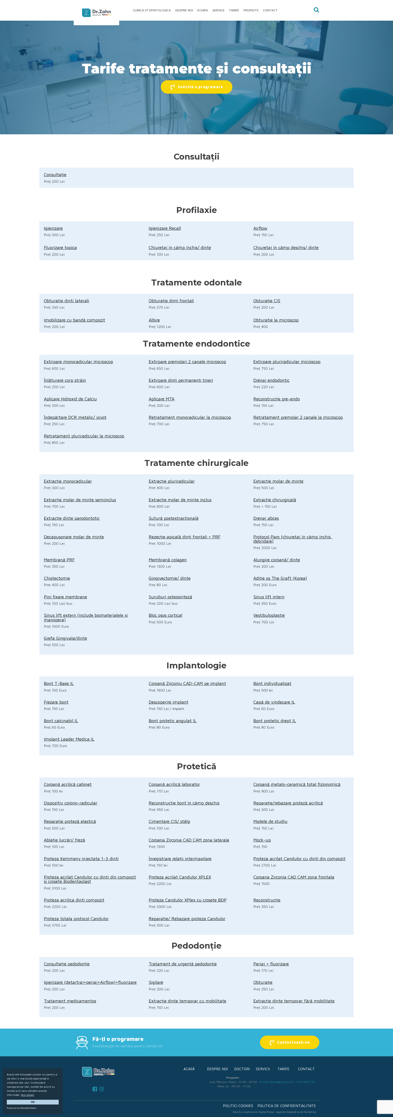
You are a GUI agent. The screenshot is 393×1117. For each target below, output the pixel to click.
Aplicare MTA (161, 399)
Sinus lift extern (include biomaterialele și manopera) (86, 617)
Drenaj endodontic (271, 380)
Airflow (260, 228)
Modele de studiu (270, 821)
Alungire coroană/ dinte (276, 559)
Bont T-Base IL (59, 683)
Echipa (202, 10)
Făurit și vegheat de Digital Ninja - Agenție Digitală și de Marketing (274, 1112)
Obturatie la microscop (276, 320)
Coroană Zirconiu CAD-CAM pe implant (187, 683)
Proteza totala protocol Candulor (76, 918)
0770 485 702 (306, 1082)
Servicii (218, 10)
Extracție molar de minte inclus (180, 499)
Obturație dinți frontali (171, 300)
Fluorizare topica (60, 247)
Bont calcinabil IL (61, 720)
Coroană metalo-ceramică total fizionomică (296, 784)
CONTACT (306, 1069)
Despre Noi (184, 10)
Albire (154, 320)
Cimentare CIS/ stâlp (169, 821)
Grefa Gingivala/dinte (65, 638)
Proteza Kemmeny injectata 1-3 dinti (81, 858)
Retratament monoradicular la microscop (190, 417)
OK (33, 1102)
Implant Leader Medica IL (69, 739)
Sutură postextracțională (174, 518)
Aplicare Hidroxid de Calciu (70, 399)
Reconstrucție (266, 900)
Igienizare (53, 228)
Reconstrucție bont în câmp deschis (184, 803)
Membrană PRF (59, 559)
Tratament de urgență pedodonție (183, 964)
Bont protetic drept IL (274, 720)
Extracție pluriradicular (172, 481)
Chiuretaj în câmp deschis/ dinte (286, 247)
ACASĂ (189, 1069)
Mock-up (262, 840)
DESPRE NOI (217, 1069)
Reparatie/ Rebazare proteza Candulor (187, 918)
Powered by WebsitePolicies (21, 1108)
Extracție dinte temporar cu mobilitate (187, 1001)
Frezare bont (56, 702)
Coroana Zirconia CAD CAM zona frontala (293, 877)
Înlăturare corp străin (65, 380)
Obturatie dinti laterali (66, 300)
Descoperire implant (168, 702)
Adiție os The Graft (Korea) (280, 578)
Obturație (262, 982)
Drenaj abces (266, 518)
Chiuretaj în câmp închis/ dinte (180, 247)
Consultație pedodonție (67, 964)
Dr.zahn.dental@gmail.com (277, 1082)
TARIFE (283, 1069)
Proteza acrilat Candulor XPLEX (180, 877)
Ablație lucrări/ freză (64, 840)
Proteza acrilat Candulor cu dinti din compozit (299, 858)
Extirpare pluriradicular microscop (286, 361)
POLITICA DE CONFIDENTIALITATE (286, 1106)
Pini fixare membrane (65, 597)
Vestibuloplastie (269, 615)
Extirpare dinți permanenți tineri (181, 380)
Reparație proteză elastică (70, 821)
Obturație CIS (266, 300)
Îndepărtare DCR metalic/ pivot (75, 417)
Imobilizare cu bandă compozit (74, 320)
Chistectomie (57, 578)
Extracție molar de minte (278, 481)
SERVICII (263, 1069)
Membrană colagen (168, 559)
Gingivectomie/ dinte (170, 578)
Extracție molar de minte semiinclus (80, 499)
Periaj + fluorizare (271, 964)
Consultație (55, 174)
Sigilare (156, 982)
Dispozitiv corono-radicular (70, 803)
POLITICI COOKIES (238, 1106)
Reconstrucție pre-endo (276, 399)
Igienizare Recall (165, 228)
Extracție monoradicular (68, 481)
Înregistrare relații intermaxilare (180, 858)
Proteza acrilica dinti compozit (74, 900)
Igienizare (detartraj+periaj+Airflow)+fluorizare (90, 982)
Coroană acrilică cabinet (68, 784)
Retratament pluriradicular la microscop (84, 436)
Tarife (234, 10)
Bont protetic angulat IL (172, 720)
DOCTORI (242, 1069)
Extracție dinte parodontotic (72, 518)
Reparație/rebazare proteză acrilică (288, 803)
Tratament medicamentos (70, 1001)
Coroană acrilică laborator (174, 784)
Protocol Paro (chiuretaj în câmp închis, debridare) (292, 539)
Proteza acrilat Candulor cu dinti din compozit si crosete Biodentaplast (90, 879)
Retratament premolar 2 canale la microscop (298, 417)
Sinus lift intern (269, 597)
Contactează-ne (293, 1042)
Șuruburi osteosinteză (170, 597)
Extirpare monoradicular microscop (78, 361)
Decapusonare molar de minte (74, 537)
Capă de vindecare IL (274, 702)
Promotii (251, 10)
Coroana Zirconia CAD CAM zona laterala (189, 840)
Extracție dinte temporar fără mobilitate (294, 1001)
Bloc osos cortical (165, 615)
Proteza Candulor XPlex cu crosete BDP (188, 900)
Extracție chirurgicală (274, 499)
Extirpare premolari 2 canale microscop (187, 361)
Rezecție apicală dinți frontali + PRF (184, 537)
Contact (270, 10)
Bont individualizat (272, 683)
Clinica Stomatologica (152, 10)
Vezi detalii (27, 1095)
